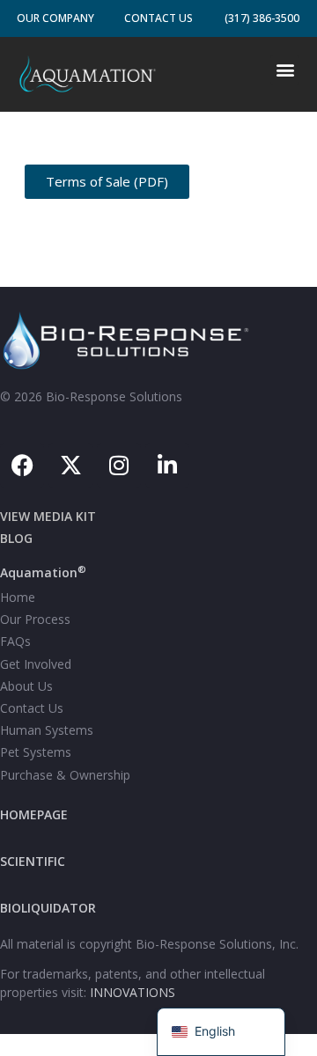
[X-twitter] (70, 466)
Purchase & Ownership (65, 774)
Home (17, 597)
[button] (284, 69)
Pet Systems (35, 752)
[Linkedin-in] (167, 466)
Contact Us (158, 18)
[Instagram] (119, 466)
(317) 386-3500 (262, 18)
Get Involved (35, 664)
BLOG (16, 538)
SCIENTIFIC (32, 861)
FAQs (15, 641)
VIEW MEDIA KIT (48, 516)
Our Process (35, 619)
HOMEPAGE (34, 814)
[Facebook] (22, 466)
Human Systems (46, 730)
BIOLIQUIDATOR (48, 907)
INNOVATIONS (132, 992)
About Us (26, 686)
